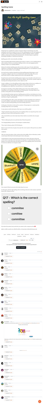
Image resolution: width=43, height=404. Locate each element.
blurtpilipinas (37, 234)
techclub (24, 236)
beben (5, 266)
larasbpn (5, 314)
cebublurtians (19, 236)
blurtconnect (27, 234)
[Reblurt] (31, 238)
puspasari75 (6, 355)
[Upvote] (20, 240)
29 (30, 240)
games (5, 234)
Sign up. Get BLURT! (21, 247)
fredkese (5, 345)
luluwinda (6, 253)
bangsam (5, 273)
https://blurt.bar (24, 350)
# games (14, 10)
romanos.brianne (7, 396)
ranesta (5, 294)
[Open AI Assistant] (39, 401)
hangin (5, 301)
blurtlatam (8, 234)
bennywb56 (6, 280)
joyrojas (5, 383)
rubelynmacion (7, 10)
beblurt (22, 234)
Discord (38, 323)
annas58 (5, 287)
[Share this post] (33, 238)
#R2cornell (30, 323)
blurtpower (32, 234)
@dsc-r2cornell (20, 323)
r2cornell (18, 234)
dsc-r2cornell (6, 321)
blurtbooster (14, 234)
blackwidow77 (6, 376)
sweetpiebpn (6, 369)
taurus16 (5, 362)
